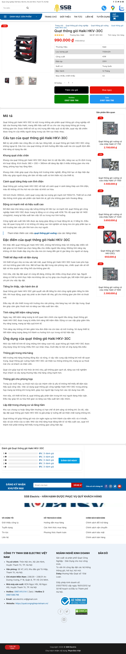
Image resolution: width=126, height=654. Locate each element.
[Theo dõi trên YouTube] (120, 486)
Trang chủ (51, 16)
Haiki (82, 35)
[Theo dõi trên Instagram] (116, 2)
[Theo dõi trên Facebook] (113, 2)
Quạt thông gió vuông (100, 25)
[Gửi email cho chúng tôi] (120, 2)
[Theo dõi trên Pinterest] (123, 2)
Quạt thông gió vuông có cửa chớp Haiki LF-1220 (110, 215)
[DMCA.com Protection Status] (81, 611)
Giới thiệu (65, 16)
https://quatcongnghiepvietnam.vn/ (32, 603)
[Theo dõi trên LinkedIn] (64, 620)
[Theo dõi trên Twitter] (118, 2)
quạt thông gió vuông (45, 233)
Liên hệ (89, 16)
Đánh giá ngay (69, 460)
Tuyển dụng (103, 16)
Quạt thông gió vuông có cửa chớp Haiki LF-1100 (110, 179)
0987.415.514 (20, 591)
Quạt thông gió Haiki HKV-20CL (110, 252)
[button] (20, 17)
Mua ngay (107, 90)
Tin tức (78, 16)
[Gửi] (27, 8)
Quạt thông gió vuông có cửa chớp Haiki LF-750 (110, 142)
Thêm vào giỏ (71, 90)
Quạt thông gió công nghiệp (77, 25)
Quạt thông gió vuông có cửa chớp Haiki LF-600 (110, 288)
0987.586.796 (12, 595)
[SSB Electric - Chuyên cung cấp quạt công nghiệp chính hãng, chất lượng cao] (63, 8)
